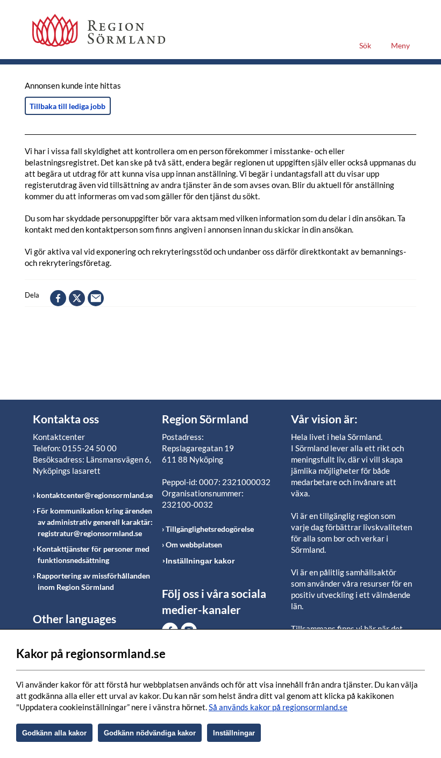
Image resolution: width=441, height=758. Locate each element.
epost (96, 298)
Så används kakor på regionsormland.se (278, 707)
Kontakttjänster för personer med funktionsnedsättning (93, 554)
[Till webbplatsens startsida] (98, 30)
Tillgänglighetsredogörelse (210, 528)
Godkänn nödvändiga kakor (150, 733)
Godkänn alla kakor (54, 733)
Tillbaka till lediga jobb (67, 106)
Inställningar (234, 733)
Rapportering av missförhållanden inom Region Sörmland (93, 581)
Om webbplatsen (194, 544)
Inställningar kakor (200, 561)
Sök (365, 45)
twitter (77, 298)
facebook (58, 298)
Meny (400, 45)
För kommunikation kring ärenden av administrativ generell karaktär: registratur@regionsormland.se (95, 522)
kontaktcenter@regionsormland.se (95, 495)
